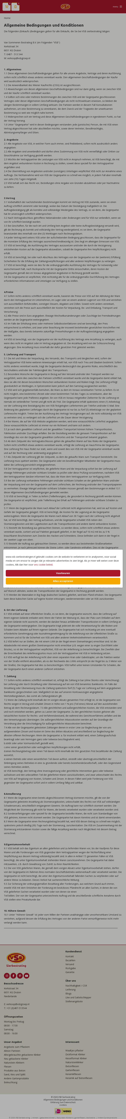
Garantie (69, 972)
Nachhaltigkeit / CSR (76, 985)
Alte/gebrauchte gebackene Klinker (22, 1054)
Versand (69, 964)
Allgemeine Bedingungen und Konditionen (63, 1099)
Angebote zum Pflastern (17, 1046)
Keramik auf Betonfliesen (78, 1078)
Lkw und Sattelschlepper (78, 997)
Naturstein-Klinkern (14, 1062)
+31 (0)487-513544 (17, 1008)
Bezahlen (70, 960)
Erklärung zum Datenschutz (63, 1102)
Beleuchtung (10, 1082)
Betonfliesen (72, 1066)
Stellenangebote (74, 1001)
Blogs (68, 993)
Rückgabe (70, 968)
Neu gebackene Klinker (16, 1058)
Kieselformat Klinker (76, 1058)
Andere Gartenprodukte (16, 1078)
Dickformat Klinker (75, 1054)
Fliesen (7, 1066)
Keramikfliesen (73, 1074)
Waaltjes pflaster (74, 1050)
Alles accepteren (63, 581)
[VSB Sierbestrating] (65, 7)
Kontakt (69, 956)
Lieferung (70, 989)
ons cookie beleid (43, 564)
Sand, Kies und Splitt (14, 1074)
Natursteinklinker (74, 1062)
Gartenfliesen (72, 1070)
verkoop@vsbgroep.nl (17, 1004)
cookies (63, 1105)
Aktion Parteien (12, 1050)
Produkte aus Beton (14, 1070)
